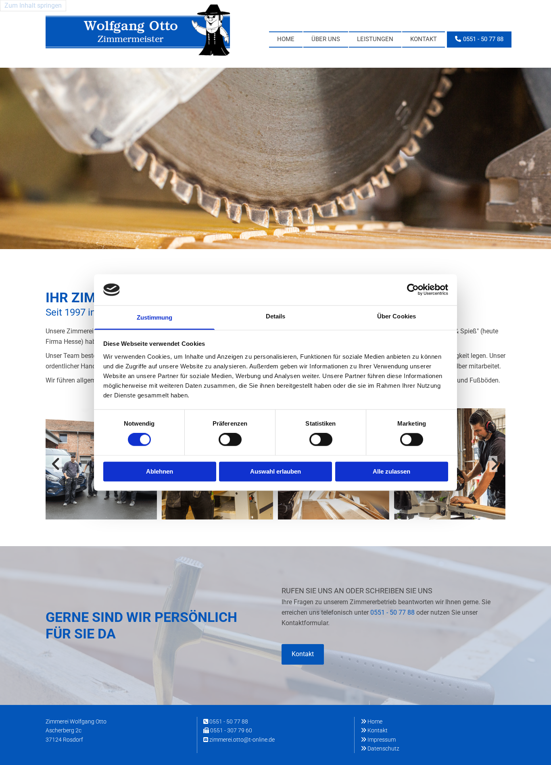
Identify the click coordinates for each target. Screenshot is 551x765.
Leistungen (375, 39)
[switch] (230, 439)
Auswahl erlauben (275, 471)
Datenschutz (380, 748)
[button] (479, 39)
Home (285, 39)
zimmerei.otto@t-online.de (242, 739)
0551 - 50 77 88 (392, 612)
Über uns (325, 39)
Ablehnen (159, 471)
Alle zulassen (391, 471)
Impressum (378, 739)
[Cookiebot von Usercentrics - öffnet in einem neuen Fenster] (413, 290)
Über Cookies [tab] (396, 316)
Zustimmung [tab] (155, 317)
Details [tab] (276, 316)
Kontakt (423, 39)
